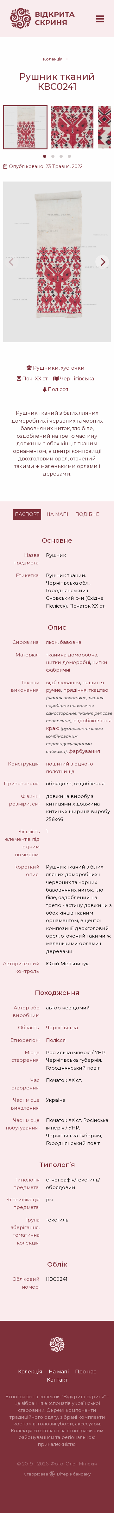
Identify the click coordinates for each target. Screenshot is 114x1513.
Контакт (57, 1380)
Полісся (58, 389)
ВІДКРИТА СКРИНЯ (55, 18)
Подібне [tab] (87, 514)
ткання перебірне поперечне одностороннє (75, 706)
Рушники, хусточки (59, 368)
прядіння (74, 690)
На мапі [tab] (57, 514)
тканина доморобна (71, 655)
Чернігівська (77, 379)
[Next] (102, 262)
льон (52, 642)
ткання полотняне (66, 698)
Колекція (52, 59)
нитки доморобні (68, 662)
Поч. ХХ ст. (35, 379)
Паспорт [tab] (27, 514)
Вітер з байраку (74, 1474)
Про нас (85, 1371)
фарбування (84, 751)
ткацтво (98, 690)
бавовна (70, 642)
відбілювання (63, 682)
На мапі (59, 1371)
